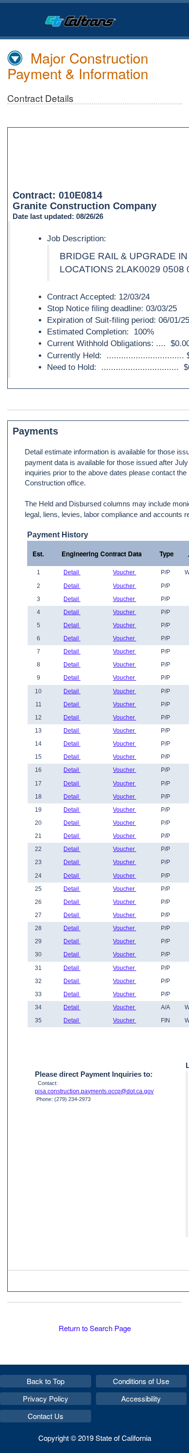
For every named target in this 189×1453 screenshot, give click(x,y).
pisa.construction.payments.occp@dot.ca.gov (94, 1091)
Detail (71, 572)
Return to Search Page (95, 1328)
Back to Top (45, 1381)
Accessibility (141, 1398)
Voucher (124, 572)
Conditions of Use (141, 1381)
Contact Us (45, 1416)
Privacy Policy (45, 1398)
